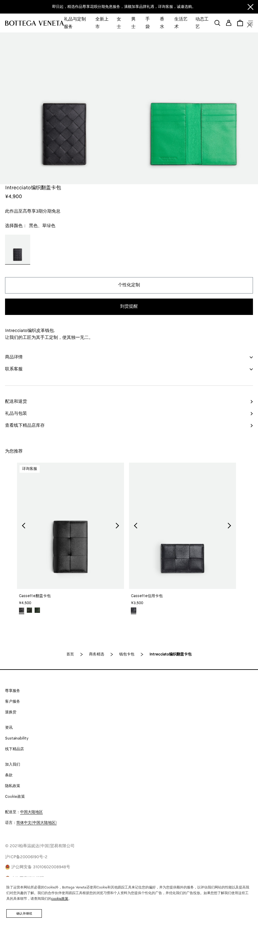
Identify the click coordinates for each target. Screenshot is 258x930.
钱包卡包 (126, 654)
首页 (70, 654)
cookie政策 (59, 899)
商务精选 (96, 654)
